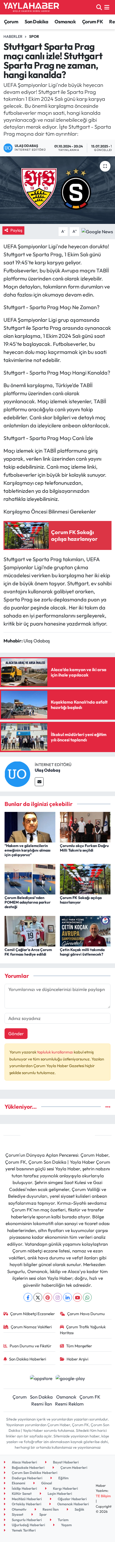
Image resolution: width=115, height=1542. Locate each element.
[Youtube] (77, 1297)
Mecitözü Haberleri (26, 1499)
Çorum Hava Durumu (86, 1313)
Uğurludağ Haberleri (28, 1525)
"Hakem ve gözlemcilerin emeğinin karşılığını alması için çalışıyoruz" (28, 850)
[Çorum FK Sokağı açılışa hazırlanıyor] (85, 878)
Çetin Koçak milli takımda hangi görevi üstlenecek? (82, 952)
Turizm (62, 1520)
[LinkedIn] (67, 1297)
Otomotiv (18, 1509)
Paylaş (16, 230)
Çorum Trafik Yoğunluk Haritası (83, 1329)
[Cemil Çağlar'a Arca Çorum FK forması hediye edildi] (30, 930)
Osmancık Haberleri (72, 1504)
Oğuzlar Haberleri (72, 1499)
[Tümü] (107, 1107)
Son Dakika (36, 22)
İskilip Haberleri (24, 1488)
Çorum (11, 22)
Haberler (12, 36)
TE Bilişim (103, 1496)
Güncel (46, 1483)
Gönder (16, 1033)
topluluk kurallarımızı (55, 1052)
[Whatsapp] (87, 1297)
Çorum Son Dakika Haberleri (34, 1472)
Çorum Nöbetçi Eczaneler (32, 1313)
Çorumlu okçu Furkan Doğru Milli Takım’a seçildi (84, 848)
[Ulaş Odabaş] (17, 773)
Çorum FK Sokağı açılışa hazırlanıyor (81, 900)
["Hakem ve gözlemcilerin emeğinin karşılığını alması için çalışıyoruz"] (30, 826)
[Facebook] (28, 1297)
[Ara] (99, 7)
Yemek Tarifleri (23, 1530)
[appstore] (41, 1379)
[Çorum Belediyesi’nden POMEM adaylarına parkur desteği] (30, 878)
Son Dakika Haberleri (27, 1359)
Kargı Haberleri (65, 1488)
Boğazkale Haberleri (27, 1467)
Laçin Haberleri (59, 1493)
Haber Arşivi (77, 1359)
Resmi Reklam (69, 1404)
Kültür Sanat (21, 1493)
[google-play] (70, 1379)
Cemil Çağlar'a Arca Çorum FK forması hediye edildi (28, 952)
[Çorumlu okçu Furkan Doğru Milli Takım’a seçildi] (85, 826)
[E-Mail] (39, 781)
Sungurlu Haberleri (26, 1520)
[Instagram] (57, 1297)
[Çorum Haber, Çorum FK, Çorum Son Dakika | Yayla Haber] (31, 7)
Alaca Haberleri (24, 1462)
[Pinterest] (47, 1297)
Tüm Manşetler (79, 1345)
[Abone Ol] (97, 231)
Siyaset (17, 1514)
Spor (34, 36)
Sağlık (79, 1509)
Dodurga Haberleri (26, 1478)
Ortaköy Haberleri (26, 1504)
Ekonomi (18, 1483)
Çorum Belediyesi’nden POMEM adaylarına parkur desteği (28, 902)
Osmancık (65, 22)
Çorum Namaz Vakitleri (31, 1326)
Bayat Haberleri (65, 1462)
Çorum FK (92, 22)
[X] (37, 1297)
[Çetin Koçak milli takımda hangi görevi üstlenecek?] (85, 930)
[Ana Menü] (106, 7)
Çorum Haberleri (73, 1467)
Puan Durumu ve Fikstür (30, 1345)
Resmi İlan (41, 1404)
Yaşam (66, 1525)
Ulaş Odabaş (47, 770)
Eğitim (62, 1478)
